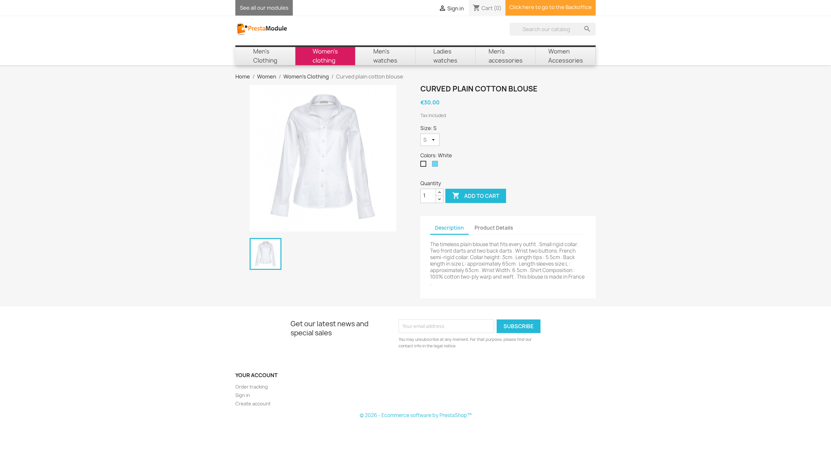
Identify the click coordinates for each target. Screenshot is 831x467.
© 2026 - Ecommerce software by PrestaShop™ (416, 415)
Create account (253, 404)
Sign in (242, 395)
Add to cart (475, 195)
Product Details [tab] (494, 227)
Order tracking (251, 387)
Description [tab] (449, 227)
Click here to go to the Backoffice (550, 7)
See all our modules (264, 7)
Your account (256, 375)
